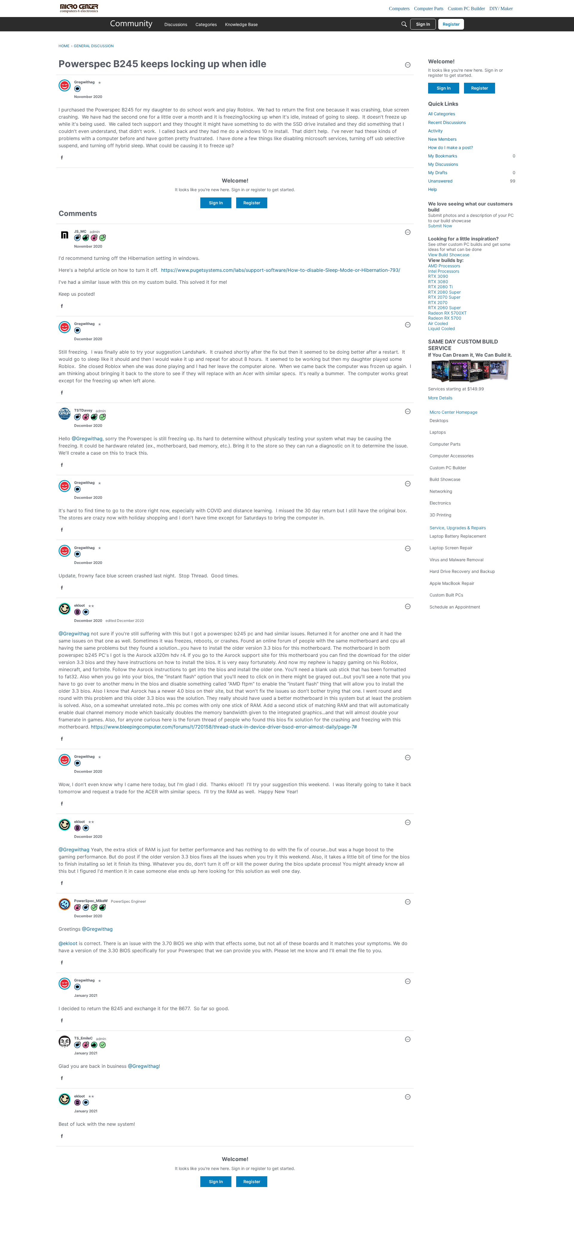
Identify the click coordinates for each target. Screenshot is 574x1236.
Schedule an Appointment (455, 606)
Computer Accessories (452, 455)
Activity (435, 130)
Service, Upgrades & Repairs (458, 527)
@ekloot (68, 943)
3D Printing (440, 514)
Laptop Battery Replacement (458, 536)
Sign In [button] (216, 202)
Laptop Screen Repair (451, 547)
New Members (442, 139)
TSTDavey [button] (83, 410)
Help (432, 189)
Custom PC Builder (448, 467)
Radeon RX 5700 (444, 317)
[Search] (404, 24)
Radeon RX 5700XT (447, 312)
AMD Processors (444, 265)
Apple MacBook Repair (452, 583)
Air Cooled (438, 323)
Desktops (439, 420)
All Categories (441, 113)
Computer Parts (445, 444)
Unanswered (471, 180)
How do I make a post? (450, 147)
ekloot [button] (79, 605)
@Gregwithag (87, 438)
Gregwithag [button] (84, 82)
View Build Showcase (448, 254)
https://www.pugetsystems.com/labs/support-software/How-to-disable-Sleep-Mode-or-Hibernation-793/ (280, 270)
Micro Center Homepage (453, 412)
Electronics (440, 502)
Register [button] (251, 202)
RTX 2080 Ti (440, 286)
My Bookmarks (471, 155)
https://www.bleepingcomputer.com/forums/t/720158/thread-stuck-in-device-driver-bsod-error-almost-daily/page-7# (224, 727)
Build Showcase (445, 479)
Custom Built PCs (446, 594)
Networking (441, 491)
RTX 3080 (438, 281)
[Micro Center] (131, 24)
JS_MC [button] (80, 231)
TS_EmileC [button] (83, 1038)
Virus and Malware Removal (456, 559)
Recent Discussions (447, 122)
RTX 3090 (438, 276)
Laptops (438, 432)
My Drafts (471, 172)
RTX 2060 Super (444, 307)
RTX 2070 (438, 302)
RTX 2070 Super (444, 297)
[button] (407, 65)
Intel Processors (443, 271)
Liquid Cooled (441, 328)
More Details (440, 397)
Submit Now (440, 225)
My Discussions (443, 164)
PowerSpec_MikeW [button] (91, 900)
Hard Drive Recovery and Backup (462, 571)
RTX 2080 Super (444, 292)
